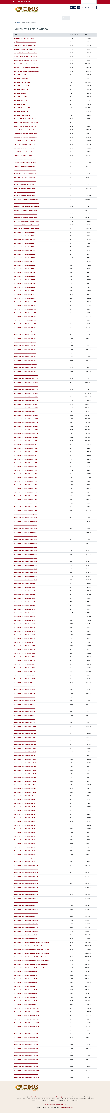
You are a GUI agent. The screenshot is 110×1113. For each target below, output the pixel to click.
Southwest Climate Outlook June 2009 (24, 675)
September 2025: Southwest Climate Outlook (26, 228)
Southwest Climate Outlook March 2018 (25, 777)
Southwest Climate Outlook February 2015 (25, 485)
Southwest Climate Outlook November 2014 (26, 905)
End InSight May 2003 (20, 104)
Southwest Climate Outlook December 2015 (26, 419)
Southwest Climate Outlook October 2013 (25, 971)
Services (65, 18)
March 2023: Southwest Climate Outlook (25, 170)
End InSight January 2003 (21, 89)
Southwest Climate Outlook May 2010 (24, 818)
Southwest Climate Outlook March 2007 (25, 737)
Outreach (73, 18)
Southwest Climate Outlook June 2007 (24, 668)
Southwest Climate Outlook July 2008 (24, 602)
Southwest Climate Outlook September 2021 (26, 1074)
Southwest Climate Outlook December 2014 (26, 415)
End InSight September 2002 (22, 115)
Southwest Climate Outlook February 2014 (25, 481)
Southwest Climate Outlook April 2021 (24, 294)
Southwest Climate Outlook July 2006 (24, 594)
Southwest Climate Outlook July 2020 (24, 646)
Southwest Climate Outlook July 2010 (24, 609)
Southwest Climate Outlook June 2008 (24, 671)
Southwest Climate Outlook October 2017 (25, 986)
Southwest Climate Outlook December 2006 (26, 386)
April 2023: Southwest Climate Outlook (24, 38)
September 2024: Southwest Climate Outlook (26, 225)
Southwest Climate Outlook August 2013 (25, 338)
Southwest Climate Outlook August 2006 (25, 313)
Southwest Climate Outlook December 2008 (26, 393)
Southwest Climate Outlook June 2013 (24, 689)
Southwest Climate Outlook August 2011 (25, 331)
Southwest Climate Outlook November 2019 (26, 924)
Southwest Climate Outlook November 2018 (26, 920)
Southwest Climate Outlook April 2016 (24, 276)
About (21, 18)
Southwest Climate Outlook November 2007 (26, 880)
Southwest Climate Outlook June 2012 (24, 686)
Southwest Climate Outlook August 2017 (25, 353)
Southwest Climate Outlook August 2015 (25, 345)
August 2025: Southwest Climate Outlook (25, 60)
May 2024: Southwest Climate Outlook (24, 188)
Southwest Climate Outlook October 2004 (25, 938)
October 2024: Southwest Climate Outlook (25, 214)
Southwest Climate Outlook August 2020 (25, 364)
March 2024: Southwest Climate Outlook (25, 173)
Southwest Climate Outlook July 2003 (24, 583)
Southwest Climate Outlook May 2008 (24, 810)
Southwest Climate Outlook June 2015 (24, 697)
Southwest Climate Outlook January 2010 (25, 536)
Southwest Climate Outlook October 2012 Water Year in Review (31, 968)
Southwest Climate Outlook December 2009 (26, 397)
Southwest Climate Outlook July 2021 (24, 649)
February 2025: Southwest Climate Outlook (26, 122)
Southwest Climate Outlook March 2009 (25, 744)
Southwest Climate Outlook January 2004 (25, 514)
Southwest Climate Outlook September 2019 (26, 1066)
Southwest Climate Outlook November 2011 (26, 894)
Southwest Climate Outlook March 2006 (25, 733)
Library (49, 18)
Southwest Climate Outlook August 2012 (25, 334)
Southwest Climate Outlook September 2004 (26, 1012)
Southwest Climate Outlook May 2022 (24, 861)
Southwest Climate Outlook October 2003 (25, 935)
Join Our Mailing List (88, 7)
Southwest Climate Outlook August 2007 (25, 316)
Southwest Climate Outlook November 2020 (26, 927)
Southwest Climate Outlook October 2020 (25, 997)
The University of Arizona (67, 1107)
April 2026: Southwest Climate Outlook (25, 49)
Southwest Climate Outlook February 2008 (26, 459)
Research (57, 18)
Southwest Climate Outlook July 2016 (24, 631)
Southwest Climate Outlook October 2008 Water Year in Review (31, 953)
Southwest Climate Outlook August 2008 (25, 320)
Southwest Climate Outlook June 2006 (24, 664)
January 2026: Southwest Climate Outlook (25, 137)
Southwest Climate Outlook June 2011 (24, 682)
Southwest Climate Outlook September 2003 (26, 1008)
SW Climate (30, 18)
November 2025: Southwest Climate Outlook (26, 206)
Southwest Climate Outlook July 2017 (24, 635)
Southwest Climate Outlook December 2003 (26, 375)
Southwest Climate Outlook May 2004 (24, 796)
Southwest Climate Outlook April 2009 (24, 250)
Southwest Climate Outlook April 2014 (24, 269)
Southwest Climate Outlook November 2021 (26, 931)
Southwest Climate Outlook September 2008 (26, 1026)
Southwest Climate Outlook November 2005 (26, 872)
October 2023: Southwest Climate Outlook (25, 210)
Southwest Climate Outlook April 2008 (24, 247)
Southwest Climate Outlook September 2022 (26, 1077)
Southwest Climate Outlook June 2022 (24, 722)
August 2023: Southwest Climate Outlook (25, 53)
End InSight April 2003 (20, 75)
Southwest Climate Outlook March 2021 (25, 788)
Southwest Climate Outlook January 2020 (25, 572)
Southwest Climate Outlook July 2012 (24, 616)
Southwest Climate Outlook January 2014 (25, 550)
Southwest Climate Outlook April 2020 (24, 291)
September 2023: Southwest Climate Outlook (26, 221)
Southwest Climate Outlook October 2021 (25, 1001)
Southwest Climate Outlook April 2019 (24, 287)
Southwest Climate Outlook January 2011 (25, 539)
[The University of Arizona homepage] (23, 2)
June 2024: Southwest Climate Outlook (25, 159)
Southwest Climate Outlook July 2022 (24, 653)
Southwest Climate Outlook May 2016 (24, 840)
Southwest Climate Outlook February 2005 (26, 448)
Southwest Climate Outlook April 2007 (24, 243)
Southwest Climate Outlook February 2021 (25, 507)
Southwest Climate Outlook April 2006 (24, 239)
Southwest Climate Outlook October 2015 (25, 979)
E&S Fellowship (40, 18)
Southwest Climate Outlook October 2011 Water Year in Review (31, 964)
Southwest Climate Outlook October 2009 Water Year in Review (31, 957)
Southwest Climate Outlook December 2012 (26, 408)
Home (16, 18)
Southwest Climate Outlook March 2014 (25, 763)
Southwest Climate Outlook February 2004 (26, 444)
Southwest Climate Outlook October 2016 (25, 982)
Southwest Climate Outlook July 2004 (24, 587)
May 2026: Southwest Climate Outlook (24, 195)
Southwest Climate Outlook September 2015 (26, 1052)
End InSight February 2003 (21, 86)
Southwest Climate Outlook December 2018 (26, 430)
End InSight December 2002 (22, 82)
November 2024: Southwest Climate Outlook (26, 203)
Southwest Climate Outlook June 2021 (24, 719)
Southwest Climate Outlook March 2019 (25, 781)
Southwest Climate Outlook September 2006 (26, 1019)
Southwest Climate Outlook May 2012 (24, 825)
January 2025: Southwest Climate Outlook (25, 133)
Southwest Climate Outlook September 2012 (26, 1041)
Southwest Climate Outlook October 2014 (25, 975)
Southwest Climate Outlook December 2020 (26, 437)
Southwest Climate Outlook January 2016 (25, 558)
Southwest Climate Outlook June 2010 (24, 679)
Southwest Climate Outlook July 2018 (24, 638)
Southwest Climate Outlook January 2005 (25, 517)
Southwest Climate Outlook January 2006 (25, 521)
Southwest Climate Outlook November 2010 (26, 891)
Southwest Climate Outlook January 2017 (25, 561)
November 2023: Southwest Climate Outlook (26, 199)
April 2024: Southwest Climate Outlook (25, 42)
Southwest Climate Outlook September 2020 (26, 1070)
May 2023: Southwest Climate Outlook (24, 184)
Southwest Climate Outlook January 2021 (25, 576)
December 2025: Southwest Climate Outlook (26, 71)
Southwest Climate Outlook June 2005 (24, 660)
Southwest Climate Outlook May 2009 (24, 814)
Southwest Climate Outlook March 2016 (25, 770)
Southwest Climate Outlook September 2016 (26, 1055)
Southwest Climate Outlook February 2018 (25, 496)
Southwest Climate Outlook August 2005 (25, 309)
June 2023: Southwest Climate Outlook (25, 155)
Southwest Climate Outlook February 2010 (25, 466)
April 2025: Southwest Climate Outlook (25, 45)
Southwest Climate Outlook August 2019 (25, 360)
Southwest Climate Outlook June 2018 (24, 708)
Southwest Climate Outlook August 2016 (25, 349)
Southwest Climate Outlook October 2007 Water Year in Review (31, 949)
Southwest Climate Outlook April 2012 (24, 261)
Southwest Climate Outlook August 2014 (25, 342)
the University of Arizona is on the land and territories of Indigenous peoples (49, 1097)
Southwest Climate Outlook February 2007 (25, 455)
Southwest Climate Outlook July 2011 (24, 613)
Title (15, 34)
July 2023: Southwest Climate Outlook (24, 141)
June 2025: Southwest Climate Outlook (25, 162)
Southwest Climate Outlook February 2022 (26, 510)
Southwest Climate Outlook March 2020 (25, 785)
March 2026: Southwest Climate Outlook (25, 181)
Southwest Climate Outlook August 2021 (25, 367)
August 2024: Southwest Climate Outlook (25, 56)
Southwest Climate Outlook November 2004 (26, 869)
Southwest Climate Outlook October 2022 (25, 1004)
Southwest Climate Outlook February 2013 (25, 477)
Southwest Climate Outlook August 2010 (25, 327)
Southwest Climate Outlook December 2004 (26, 378)
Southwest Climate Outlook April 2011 (24, 258)
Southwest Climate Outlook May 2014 (24, 832)
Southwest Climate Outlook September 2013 (26, 1044)
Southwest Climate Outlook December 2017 (26, 426)
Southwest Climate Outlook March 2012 (25, 755)
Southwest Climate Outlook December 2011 (26, 404)
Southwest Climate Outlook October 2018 (25, 990)
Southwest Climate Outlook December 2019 (26, 433)
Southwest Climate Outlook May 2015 (24, 836)
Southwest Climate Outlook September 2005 (26, 1015)
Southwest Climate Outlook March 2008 (25, 741)
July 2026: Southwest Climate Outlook (24, 152)
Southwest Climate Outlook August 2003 (25, 302)
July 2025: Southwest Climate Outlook (24, 148)
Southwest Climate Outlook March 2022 (25, 792)
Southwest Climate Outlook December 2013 (26, 411)
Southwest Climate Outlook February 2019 (25, 499)
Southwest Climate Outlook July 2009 (24, 605)
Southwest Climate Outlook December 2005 (26, 382)
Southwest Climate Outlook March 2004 (25, 726)
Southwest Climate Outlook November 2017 (26, 916)
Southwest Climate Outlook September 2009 (26, 1030)
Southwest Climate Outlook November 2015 (26, 909)
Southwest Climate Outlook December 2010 (26, 400)
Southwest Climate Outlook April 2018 (24, 283)
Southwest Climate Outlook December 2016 (26, 422)
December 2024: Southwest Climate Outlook (26, 67)
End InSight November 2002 (22, 108)
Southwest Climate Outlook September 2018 (26, 1063)
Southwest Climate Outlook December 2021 (26, 441)
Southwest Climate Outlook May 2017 (24, 843)
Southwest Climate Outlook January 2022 (25, 580)
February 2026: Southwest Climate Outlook (26, 126)
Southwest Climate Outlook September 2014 (26, 1048)
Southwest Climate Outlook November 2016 (26, 913)
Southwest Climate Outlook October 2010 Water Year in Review (31, 960)
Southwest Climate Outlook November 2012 (26, 898)
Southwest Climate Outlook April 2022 (24, 298)
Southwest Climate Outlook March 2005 (25, 730)
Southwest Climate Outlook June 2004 (24, 657)
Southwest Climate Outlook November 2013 (26, 902)
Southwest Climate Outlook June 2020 (24, 715)
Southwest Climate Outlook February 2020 (26, 503)
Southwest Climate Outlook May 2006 (24, 803)
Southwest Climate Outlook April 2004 (24, 232)
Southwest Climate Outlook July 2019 (24, 642)
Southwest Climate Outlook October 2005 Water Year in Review (31, 942)
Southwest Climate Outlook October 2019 (25, 993)
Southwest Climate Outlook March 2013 (25, 759)
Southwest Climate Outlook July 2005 (24, 591)
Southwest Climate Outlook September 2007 (26, 1023)
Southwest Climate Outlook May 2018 (24, 847)
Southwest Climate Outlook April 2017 (24, 280)
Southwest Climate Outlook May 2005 (24, 799)
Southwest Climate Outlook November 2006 (26, 876)
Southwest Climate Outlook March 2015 (25, 766)
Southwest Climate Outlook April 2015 (24, 272)
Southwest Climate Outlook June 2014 (24, 693)
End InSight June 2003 (20, 97)
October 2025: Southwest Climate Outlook (25, 217)
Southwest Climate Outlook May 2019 (24, 851)
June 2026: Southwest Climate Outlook (25, 166)
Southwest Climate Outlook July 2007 (24, 598)
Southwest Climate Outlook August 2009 (25, 324)
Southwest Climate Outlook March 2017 (25, 774)
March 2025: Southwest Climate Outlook (25, 177)
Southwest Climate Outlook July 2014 (24, 624)
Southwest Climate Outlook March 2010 (25, 748)
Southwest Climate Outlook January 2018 (25, 565)
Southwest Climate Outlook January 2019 (25, 569)
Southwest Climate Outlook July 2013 (24, 620)
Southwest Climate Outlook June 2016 (24, 700)
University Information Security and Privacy (55, 1104)
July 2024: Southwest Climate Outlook (24, 144)
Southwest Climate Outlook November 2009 (26, 887)
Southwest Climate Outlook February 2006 (26, 452)
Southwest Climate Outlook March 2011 (25, 752)
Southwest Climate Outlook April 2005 (24, 236)
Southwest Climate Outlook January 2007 (25, 525)
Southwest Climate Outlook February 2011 (25, 470)
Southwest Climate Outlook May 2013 (24, 829)
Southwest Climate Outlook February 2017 (25, 492)
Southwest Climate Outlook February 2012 (25, 474)
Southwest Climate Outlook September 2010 (26, 1034)
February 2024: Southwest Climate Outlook (26, 119)
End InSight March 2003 (20, 100)
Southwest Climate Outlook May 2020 (24, 854)
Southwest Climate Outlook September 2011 (26, 1037)
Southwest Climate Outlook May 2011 (24, 821)
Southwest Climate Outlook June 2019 (24, 711)
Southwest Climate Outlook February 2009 (26, 463)
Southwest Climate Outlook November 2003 (26, 865)
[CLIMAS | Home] (26, 9)
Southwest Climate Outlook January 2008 (25, 528)
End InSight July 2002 (20, 93)
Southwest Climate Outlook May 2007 (24, 807)
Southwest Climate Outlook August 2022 (25, 371)
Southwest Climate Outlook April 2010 (24, 254)
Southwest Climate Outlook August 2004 (25, 305)
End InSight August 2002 (21, 78)
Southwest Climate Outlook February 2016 (25, 488)
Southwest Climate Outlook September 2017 (26, 1059)
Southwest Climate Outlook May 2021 (24, 858)
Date (86, 34)
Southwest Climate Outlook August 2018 (25, 356)
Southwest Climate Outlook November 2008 (26, 883)
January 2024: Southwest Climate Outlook (25, 130)
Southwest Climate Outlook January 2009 (25, 532)
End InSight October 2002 (21, 111)
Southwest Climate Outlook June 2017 (24, 704)
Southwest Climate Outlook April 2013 (24, 265)
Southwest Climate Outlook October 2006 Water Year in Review (31, 946)
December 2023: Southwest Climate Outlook (26, 64)
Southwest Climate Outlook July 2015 (24, 627)
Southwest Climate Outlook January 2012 (25, 543)
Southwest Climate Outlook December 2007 (26, 389)
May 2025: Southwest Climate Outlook (24, 192)
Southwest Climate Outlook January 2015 (25, 554)
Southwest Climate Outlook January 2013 (25, 547)
